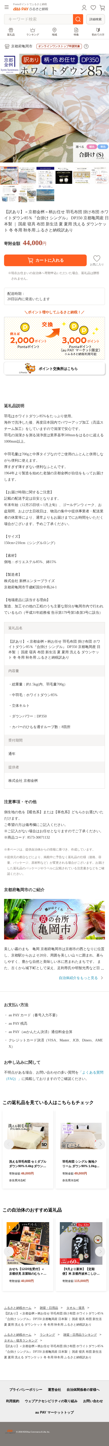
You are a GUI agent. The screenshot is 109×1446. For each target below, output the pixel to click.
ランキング (32, 34)
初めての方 (98, 34)
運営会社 (54, 1389)
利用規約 (12, 1401)
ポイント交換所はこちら (58, 369)
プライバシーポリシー (25, 1389)
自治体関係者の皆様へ (83, 1389)
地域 (54, 34)
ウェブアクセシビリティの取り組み (51, 1401)
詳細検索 (95, 19)
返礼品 (11, 34)
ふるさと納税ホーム (17, 1308)
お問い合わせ (93, 1401)
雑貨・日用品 (49, 1308)
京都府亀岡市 (21, 46)
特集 (76, 34)
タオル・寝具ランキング (21, 1340)
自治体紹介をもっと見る (78, 978)
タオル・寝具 (75, 1308)
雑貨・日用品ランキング (80, 1334)
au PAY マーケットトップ (54, 1412)
